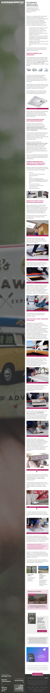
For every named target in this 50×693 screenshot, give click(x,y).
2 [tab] (38, 471)
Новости (40, 689)
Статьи (31, 689)
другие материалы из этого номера (41, 625)
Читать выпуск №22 (42, 631)
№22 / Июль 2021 (21, 3)
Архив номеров (35, 689)
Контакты (44, 689)
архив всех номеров (41, 627)
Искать (46, 678)
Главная (29, 687)
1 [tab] (36, 471)
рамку (42, 238)
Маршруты (41, 687)
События (46, 687)
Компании (37, 687)
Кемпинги (33, 687)
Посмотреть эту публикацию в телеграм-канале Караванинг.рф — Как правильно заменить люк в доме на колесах (37, 606)
